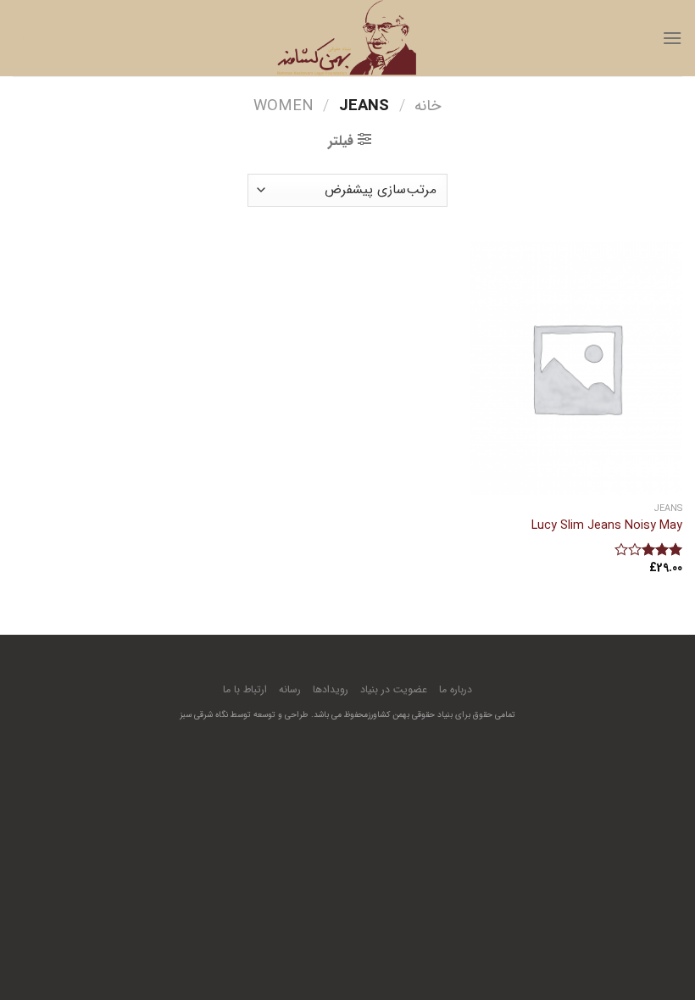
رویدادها (330, 689)
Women (283, 106)
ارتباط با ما (245, 689)
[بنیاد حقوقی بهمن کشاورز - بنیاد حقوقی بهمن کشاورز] (347, 38)
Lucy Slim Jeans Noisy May (606, 527)
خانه (428, 106)
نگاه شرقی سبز (204, 714)
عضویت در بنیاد (393, 689)
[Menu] (672, 37)
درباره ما (455, 689)
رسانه (290, 689)
